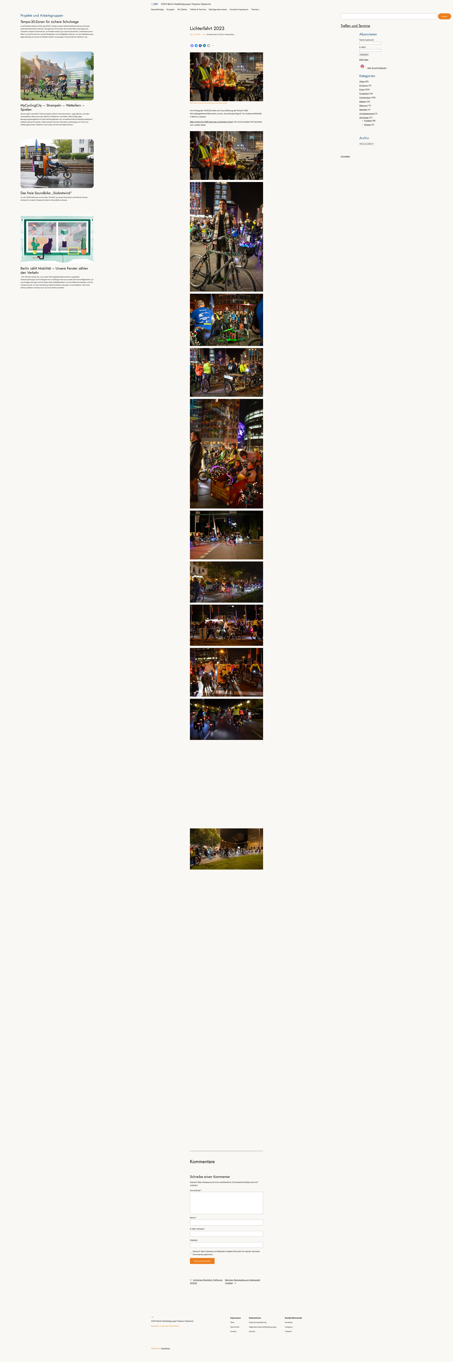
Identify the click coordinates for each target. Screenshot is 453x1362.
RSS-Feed (363, 60)
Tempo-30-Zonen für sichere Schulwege (50, 22)
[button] (192, 45)
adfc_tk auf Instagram (376, 68)
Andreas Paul (212, 34)
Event (221, 34)
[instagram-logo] (362, 66)
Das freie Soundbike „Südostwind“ (46, 193)
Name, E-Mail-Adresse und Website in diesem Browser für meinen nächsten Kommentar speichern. (226, 1253)
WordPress (165, 1348)
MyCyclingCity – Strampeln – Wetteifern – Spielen (53, 107)
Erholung (363, 85)
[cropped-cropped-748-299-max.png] (154, 4)
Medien (362, 101)
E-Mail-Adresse (197, 1229)
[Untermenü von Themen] (259, 9)
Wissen (367, 124)
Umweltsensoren (367, 113)
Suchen (444, 16)
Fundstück (364, 93)
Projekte (368, 120)
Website (193, 1240)
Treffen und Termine (355, 25)
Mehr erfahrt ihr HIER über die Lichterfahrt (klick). (212, 122)
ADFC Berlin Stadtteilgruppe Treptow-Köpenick (186, 4)
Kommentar (196, 1190)
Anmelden (345, 156)
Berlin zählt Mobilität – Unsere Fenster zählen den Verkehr (54, 270)
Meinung (363, 105)
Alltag (362, 81)
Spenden (363, 109)
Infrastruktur (229, 34)
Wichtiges (364, 117)
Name (193, 1217)
